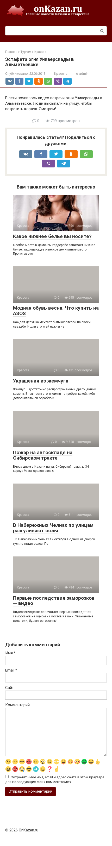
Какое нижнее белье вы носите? (52, 236)
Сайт (9, 687)
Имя (10, 653)
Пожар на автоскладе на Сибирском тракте (42, 455)
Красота (60, 74)
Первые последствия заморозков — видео (54, 600)
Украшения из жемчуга (40, 381)
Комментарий (17, 705)
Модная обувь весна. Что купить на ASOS (56, 310)
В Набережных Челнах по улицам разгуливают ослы (53, 528)
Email (11, 670)
